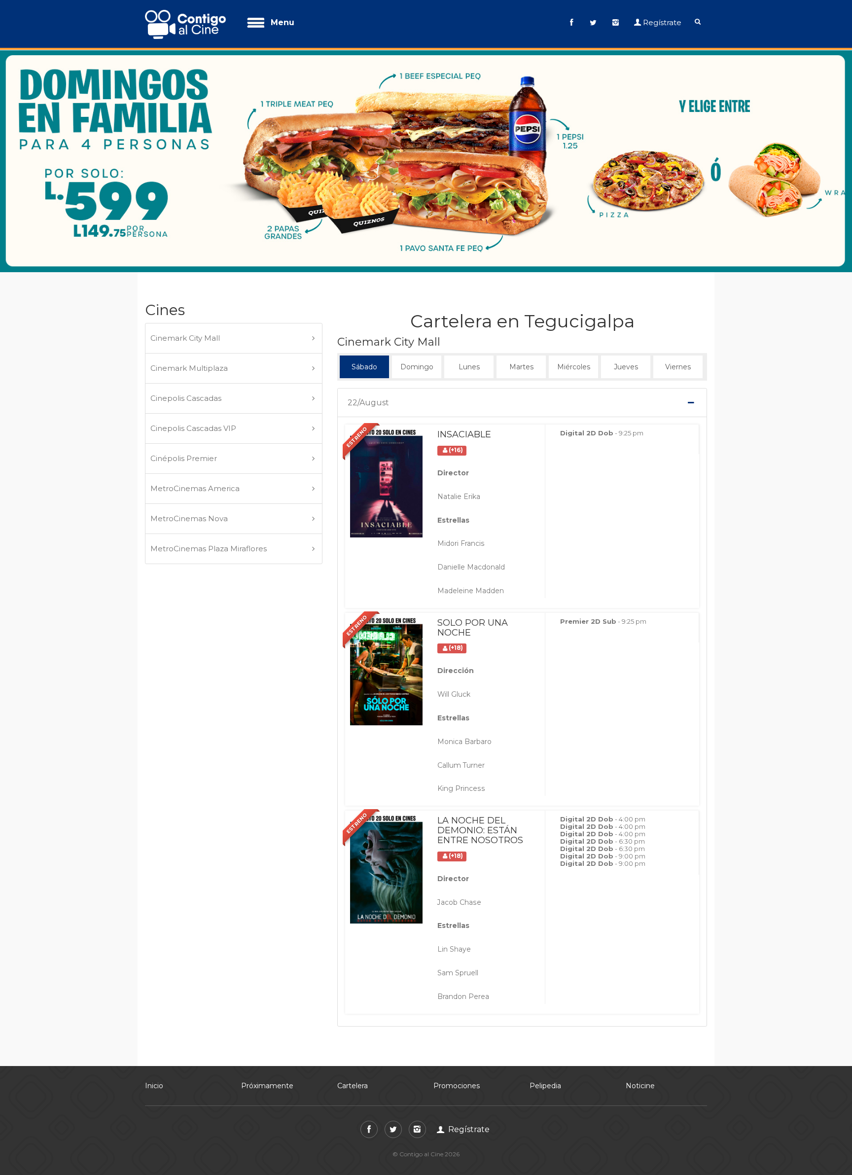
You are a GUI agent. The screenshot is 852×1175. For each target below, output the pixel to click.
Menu (282, 22)
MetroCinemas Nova (189, 474)
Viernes (678, 319)
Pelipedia (545, 1041)
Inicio (154, 1041)
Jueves (625, 319)
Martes (521, 319)
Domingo (416, 319)
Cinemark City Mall (185, 293)
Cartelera (352, 1041)
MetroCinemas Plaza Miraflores (208, 504)
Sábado (364, 319)
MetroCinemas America (195, 444)
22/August (368, 358)
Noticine (640, 1041)
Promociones (456, 1041)
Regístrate (662, 22)
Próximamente (267, 1041)
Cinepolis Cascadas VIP (193, 384)
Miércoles (573, 319)
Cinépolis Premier (183, 414)
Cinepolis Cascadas (185, 353)
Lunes (469, 319)
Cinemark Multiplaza (189, 323)
